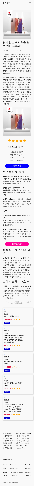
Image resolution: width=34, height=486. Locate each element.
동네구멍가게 (6, 3)
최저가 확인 (17, 166)
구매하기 (7, 323)
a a (15, 50)
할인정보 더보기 (17, 244)
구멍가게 (20, 50)
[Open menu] (30, 3)
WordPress (15, 482)
